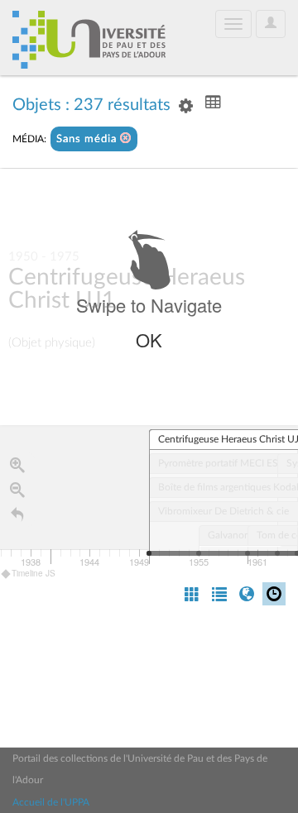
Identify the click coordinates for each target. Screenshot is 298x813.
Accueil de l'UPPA (50, 802)
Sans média (88, 139)
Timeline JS (33, 573)
